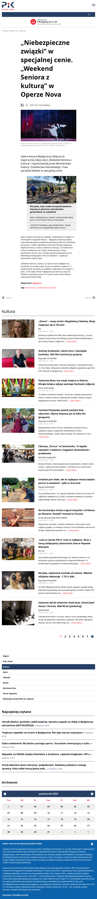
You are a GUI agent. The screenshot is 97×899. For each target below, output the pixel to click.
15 (22, 819)
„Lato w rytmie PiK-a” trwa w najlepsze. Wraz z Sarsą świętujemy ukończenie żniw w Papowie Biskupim (64, 543)
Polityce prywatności (23, 862)
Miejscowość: (26, 283)
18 (62, 819)
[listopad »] (92, 794)
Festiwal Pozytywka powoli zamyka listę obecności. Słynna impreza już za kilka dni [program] (62, 414)
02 (35, 806)
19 (75, 819)
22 (22, 826)
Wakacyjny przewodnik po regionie (18, 699)
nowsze (88, 297)
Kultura (22, 31)
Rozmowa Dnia (9, 688)
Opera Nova (30, 287)
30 (8, 806)
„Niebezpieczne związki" (46, 287)
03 (48, 806)
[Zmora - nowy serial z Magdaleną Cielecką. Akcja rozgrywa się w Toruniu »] (18, 331)
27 (88, 826)
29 (22, 832)
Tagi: (23, 287)
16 (35, 819)
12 (75, 813)
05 (75, 806)
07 (8, 813)
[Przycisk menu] (93, 5)
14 (8, 819)
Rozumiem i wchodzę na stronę (15, 895)
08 (22, 813)
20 (88, 819)
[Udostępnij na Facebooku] (23, 105)
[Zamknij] (91, 844)
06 (88, 806)
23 (35, 826)
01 (22, 806)
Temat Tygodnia (10, 693)
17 (48, 819)
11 (62, 813)
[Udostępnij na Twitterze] (27, 105)
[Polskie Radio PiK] (8, 6)
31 (48, 832)
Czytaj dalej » (72, 341)
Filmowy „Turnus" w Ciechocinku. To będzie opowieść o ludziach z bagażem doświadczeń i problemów (64, 450)
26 (75, 826)
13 (88, 813)
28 (8, 832)
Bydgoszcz (37, 283)
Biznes (5, 683)
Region (6, 656)
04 (62, 806)
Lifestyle (6, 677)
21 (8, 826)
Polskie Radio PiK (9, 31)
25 (62, 826)
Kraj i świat (8, 661)
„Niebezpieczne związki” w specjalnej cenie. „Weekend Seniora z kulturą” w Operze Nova (47, 68)
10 (48, 813)
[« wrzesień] (5, 794)
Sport (5, 672)
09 (35, 813)
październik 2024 (48, 793)
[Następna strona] (92, 636)
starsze (9, 297)
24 (48, 826)
